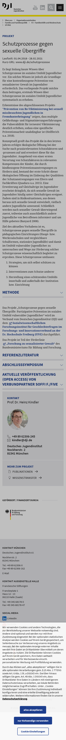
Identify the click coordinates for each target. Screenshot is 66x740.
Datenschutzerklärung (14, 698)
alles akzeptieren (33, 709)
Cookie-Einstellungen (33, 731)
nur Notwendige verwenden (33, 720)
